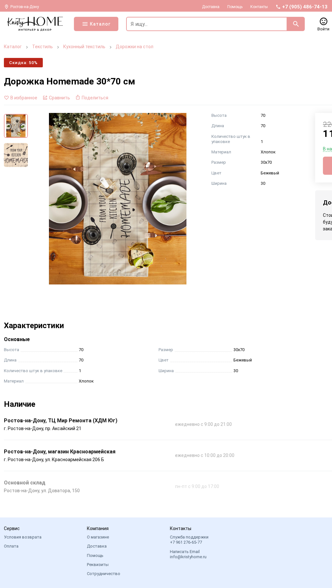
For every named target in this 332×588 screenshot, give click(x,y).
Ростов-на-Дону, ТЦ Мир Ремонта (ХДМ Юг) (60, 420)
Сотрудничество (103, 573)
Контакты (259, 7)
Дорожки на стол (134, 46)
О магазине (98, 537)
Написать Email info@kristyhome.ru (188, 554)
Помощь (235, 7)
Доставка (210, 7)
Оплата (11, 546)
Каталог (13, 46)
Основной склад (24, 483)
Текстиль (42, 46)
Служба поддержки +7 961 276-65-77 (189, 540)
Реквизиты (98, 564)
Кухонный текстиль (84, 46)
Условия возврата (23, 537)
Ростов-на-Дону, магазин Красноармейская (59, 452)
